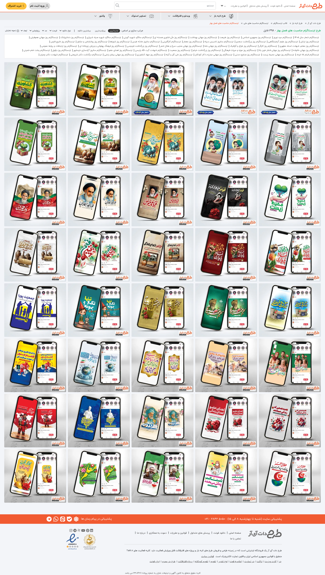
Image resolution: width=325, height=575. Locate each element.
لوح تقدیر (223, 561)
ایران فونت (155, 561)
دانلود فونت (275, 6)
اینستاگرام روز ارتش (309, 41)
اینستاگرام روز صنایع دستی (247, 54)
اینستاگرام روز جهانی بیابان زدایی (119, 54)
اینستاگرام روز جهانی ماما (215, 46)
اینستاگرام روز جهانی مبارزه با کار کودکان (213, 54)
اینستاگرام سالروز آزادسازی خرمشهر (89, 50)
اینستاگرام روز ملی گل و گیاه (179, 54)
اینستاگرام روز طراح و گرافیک (243, 46)
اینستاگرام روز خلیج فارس (62, 41)
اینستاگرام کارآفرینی (171, 41)
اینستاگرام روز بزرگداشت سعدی (251, 41)
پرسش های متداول (258, 6)
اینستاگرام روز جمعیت (180, 50)
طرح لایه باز (297, 23)
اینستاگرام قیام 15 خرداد (308, 54)
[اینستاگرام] (70, 531)
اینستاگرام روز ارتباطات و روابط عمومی (59, 46)
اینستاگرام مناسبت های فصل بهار (224, 23)
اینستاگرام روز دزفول (61, 50)
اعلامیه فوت (236, 561)
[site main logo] (310, 6)
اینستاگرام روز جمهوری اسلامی (256, 37)
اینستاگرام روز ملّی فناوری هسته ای (170, 37)
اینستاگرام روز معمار (192, 41)
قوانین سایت (207, 556)
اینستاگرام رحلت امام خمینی (37, 50)
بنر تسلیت (249, 561)
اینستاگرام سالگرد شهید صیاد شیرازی (103, 37)
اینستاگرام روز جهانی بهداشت (203, 37)
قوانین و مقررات (238, 6)
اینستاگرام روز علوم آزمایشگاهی (283, 41)
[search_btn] (117, 5)
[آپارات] (78, 531)
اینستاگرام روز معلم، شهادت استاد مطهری (299, 46)
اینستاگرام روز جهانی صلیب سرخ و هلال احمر (181, 46)
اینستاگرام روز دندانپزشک (72, 37)
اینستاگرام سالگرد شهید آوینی (138, 37)
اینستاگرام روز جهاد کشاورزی (150, 54)
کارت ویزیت (270, 561)
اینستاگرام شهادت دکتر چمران (54, 54)
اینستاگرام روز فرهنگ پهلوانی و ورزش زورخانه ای (101, 46)
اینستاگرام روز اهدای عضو (120, 50)
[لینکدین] (91, 531)
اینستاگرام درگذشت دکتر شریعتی (86, 54)
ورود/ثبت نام (37, 6)
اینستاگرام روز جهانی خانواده (306, 50)
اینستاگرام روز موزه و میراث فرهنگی (239, 50)
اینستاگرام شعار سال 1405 (307, 37)
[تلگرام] (75, 531)
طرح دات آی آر (314, 23)
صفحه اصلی (289, 6)
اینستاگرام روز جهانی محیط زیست (278, 54)
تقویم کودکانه (201, 561)
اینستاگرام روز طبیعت (230, 37)
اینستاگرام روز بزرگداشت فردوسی (142, 46)
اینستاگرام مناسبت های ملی (256, 23)
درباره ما (141, 533)
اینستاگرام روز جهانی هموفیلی (44, 37)
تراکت (259, 561)
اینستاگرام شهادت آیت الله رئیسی (151, 50)
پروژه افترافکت (185, 561)
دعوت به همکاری (158, 533)
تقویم (213, 561)
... (224, 6)
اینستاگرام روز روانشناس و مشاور (92, 41)
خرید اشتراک (15, 6)
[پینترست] (87, 531)
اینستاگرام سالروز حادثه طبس (146, 41)
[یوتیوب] (83, 531)
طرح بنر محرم (168, 561)
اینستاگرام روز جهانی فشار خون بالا (274, 50)
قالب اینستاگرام (280, 23)
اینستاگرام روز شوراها (119, 41)
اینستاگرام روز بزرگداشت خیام (207, 50)
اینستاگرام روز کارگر (268, 46)
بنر (280, 561)
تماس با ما (235, 538)
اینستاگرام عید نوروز (282, 37)
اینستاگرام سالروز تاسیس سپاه (218, 41)
